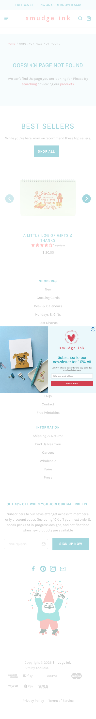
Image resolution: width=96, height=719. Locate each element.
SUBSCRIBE (72, 383)
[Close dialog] (93, 329)
